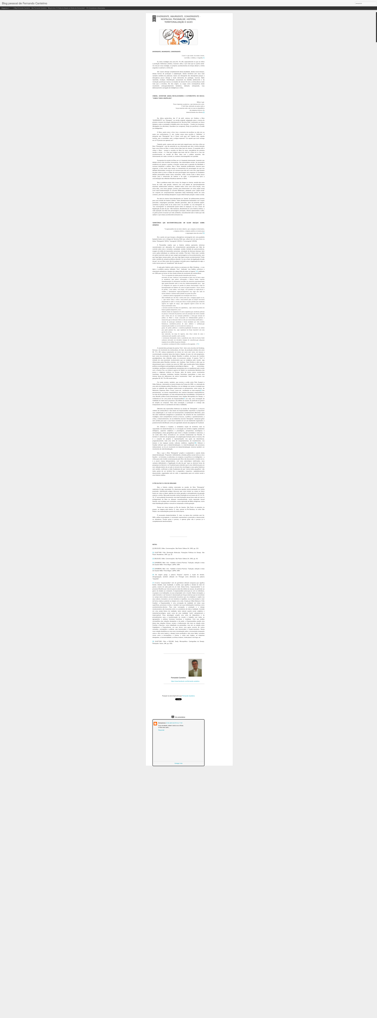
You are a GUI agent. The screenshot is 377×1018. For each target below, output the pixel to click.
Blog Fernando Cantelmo (22, 8)
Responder (161, 730)
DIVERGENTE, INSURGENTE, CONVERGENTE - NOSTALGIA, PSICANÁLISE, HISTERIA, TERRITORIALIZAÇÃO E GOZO (178, 19)
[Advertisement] (215, 46)
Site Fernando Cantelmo (39, 8)
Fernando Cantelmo (188, 696)
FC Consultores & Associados (95, 8)
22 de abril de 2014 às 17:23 (174, 723)
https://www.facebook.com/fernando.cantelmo (185, 681)
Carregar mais (179, 763)
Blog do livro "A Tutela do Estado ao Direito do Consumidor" (66, 8)
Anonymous (161, 723)
